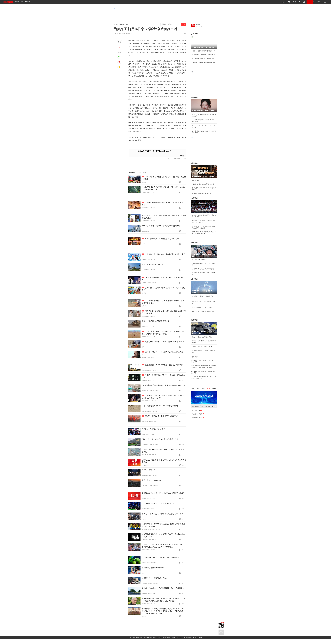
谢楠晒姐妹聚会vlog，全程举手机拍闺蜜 (203, 269)
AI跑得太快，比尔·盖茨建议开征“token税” (203, 184)
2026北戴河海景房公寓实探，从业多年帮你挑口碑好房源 (163, 385)
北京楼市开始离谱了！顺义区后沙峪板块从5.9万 (153, 151)
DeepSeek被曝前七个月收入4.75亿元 (202, 307)
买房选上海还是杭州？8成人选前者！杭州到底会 (204, 54)
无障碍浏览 (27, 1)
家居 (208, 388)
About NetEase (147, 637)
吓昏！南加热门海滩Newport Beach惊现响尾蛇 (160, 406)
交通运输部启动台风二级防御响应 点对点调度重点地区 (163, 493)
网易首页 (17, 1)
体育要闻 (194, 198)
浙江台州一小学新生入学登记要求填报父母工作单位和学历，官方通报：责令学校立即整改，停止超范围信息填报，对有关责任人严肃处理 (163, 611)
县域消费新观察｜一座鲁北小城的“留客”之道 (162, 239)
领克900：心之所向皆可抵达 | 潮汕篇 (202, 337)
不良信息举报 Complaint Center (184, 637)
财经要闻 (194, 163)
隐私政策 (174, 637)
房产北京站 (182, 156)
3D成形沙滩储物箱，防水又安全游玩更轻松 (161, 416)
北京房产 (194, 34)
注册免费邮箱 (316, 1)
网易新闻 (198, 24)
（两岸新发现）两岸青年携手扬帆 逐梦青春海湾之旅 (165, 254)
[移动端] (283, 2)
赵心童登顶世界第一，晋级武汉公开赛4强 (158, 503)
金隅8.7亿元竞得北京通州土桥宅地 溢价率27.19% (204, 51)
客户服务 (169, 637)
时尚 (203, 388)
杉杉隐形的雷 (195, 180)
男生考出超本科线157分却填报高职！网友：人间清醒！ (163, 588)
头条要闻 (194, 97)
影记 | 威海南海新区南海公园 (153, 264)
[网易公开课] (289, 2)
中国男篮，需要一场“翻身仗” (153, 568)
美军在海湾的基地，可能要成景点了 (155, 321)
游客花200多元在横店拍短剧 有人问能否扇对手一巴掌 (162, 514)
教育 (193, 388)
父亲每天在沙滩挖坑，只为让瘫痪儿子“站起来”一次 (164, 342)
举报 (185, 33)
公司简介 (154, 637)
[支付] (300, 2)
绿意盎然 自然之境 (197, 414)
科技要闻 (194, 279)
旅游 (198, 388)
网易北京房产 (122, 24)
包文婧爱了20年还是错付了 (199, 259)
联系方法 (159, 637)
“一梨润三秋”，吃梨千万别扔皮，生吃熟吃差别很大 (161, 557)
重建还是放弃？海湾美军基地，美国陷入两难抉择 (164, 365)
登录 (310, 1)
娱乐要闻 (194, 242)
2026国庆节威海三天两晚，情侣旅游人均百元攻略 (161, 226)
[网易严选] (295, 2)
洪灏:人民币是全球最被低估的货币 (201, 193)
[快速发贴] (119, 42)
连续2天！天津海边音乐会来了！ (154, 429)
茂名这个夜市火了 (149, 470)
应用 (22, 1)
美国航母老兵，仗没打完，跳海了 (155, 578)
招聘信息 (164, 637)
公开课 (214, 388)
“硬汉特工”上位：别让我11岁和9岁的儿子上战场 (160, 439)
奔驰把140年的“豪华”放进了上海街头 (202, 346)
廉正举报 (195, 637)
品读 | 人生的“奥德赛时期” (152, 480)
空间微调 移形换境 (197, 418)
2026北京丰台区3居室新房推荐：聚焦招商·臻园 (204, 62)
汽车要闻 (194, 320)
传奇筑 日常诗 (196, 410)
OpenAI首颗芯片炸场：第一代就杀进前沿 (203, 311)
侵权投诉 (200, 637)
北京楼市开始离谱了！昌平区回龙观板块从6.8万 (204, 58)
